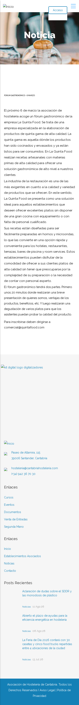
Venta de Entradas (16, 519)
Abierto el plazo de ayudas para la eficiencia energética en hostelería (44, 617)
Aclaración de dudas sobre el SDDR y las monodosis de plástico (47, 593)
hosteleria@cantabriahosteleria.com (34, 468)
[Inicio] (8, 6)
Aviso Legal (47, 690)
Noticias (9, 563)
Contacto (10, 570)
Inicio (7, 548)
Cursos (8, 497)
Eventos (9, 504)
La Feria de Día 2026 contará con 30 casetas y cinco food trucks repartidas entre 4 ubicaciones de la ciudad (47, 644)
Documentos (12, 512)
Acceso (58, 10)
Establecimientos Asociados (22, 556)
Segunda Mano (14, 526)
